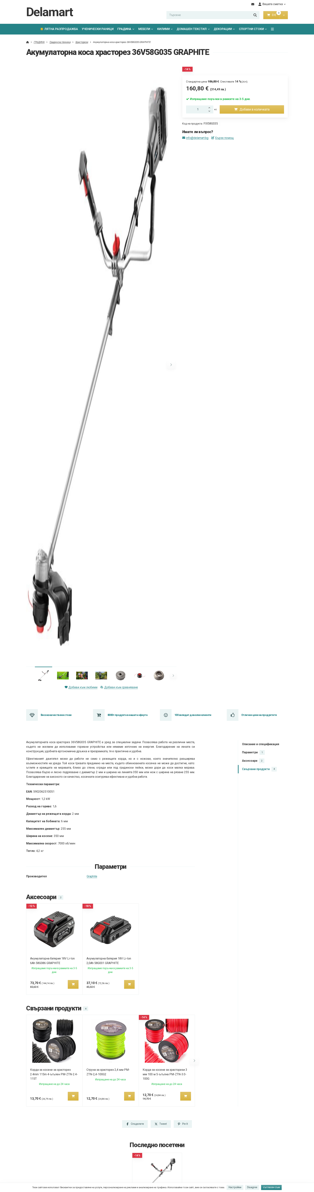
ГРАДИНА (124, 29)
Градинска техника (60, 42)
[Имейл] (252, 4)
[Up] (210, 107)
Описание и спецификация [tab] (260, 744)
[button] (284, 15)
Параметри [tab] (252, 752)
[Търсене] (255, 15)
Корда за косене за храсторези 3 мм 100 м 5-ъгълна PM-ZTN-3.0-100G (165, 1074)
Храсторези (81, 42)
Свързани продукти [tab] (258, 769)
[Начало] (27, 42)
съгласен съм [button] (271, 1187)
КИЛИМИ (163, 29)
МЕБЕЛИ (144, 29)
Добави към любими (83, 687)
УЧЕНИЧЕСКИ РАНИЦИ (98, 29)
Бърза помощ (224, 138)
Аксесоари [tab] (252, 760)
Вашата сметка (272, 4)
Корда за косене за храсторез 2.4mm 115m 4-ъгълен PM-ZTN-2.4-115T (54, 1074)
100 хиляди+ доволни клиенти (192, 715)
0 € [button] (275, 15)
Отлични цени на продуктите (259, 715)
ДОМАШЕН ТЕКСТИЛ (192, 29)
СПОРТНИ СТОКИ (251, 29)
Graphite (92, 876)
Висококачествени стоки (56, 715)
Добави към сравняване (121, 687)
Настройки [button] (235, 1187)
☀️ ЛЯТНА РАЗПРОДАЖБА (59, 29)
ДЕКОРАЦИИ (223, 29)
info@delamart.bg (197, 138)
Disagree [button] (252, 1187)
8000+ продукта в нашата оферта (127, 715)
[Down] (210, 111)
